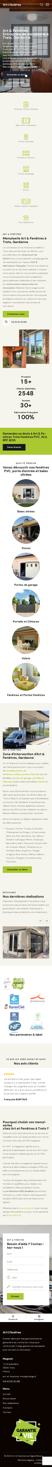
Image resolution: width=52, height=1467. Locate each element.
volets (17, 774)
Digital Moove (36, 1456)
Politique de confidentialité (41, 1461)
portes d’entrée (30, 774)
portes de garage (21, 778)
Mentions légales (26, 1460)
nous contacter (27, 1208)
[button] (47, 4)
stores (41, 781)
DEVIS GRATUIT (13, 1215)
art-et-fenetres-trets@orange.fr (19, 1376)
